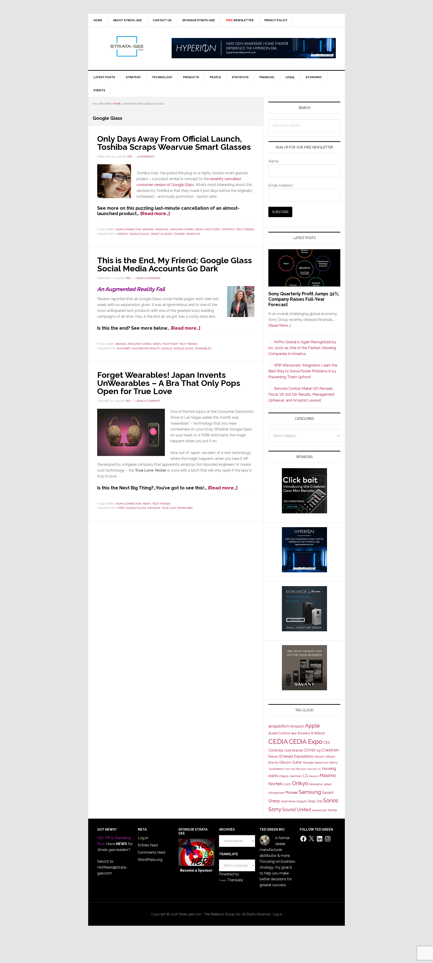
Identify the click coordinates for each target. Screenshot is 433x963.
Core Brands (293, 750)
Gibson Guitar (290, 762)
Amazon (297, 726)
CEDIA (278, 741)
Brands (148, 229)
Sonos (330, 800)
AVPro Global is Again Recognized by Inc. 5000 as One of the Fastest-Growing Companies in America (302, 348)
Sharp (274, 800)
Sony (274, 809)
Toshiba (179, 233)
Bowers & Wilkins (311, 733)
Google (122, 233)
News (199, 229)
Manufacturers (182, 229)
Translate (235, 880)
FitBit (121, 508)
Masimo (328, 775)
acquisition (278, 726)
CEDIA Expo (305, 741)
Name (273, 161)
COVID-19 (312, 750)
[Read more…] (155, 213)
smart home (288, 801)
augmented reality (146, 348)
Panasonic (316, 784)
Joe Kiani (295, 776)
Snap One (315, 801)
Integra (283, 776)
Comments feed (151, 852)
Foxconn (319, 756)
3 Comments (145, 156)
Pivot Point (212, 229)
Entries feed (148, 845)
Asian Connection (128, 229)
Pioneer (291, 792)
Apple (312, 726)
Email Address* (280, 185)
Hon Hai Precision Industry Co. (303, 768)
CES (326, 742)
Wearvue (193, 233)
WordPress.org (150, 859)
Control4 (275, 750)
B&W (294, 733)
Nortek (275, 783)
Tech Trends (245, 229)
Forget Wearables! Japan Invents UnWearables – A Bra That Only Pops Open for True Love (168, 383)
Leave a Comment (148, 278)
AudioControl (279, 733)
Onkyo (300, 783)
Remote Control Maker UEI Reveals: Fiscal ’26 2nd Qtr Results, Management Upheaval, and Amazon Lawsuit (301, 394)
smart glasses (161, 233)
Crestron (330, 750)
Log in (143, 838)
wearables (203, 348)
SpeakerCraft (319, 810)
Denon (273, 756)
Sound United (296, 809)
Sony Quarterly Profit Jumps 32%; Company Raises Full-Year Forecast (303, 299)
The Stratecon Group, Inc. (223, 914)
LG (305, 776)
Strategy (228, 229)
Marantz (314, 776)
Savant (328, 792)
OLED (287, 784)
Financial (162, 229)
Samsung (310, 792)
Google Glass (139, 233)
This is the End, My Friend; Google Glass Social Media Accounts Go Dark (174, 264)
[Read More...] (279, 325)
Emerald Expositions (296, 756)
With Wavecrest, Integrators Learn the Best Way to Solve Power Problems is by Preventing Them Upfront (302, 371)
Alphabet (124, 348)
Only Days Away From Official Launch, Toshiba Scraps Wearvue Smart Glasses (174, 143)
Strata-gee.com (126, 46)
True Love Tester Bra (177, 508)
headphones (321, 762)
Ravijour (153, 508)
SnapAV (301, 801)
